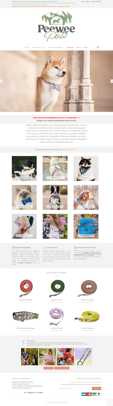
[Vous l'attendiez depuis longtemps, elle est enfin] (83, 356)
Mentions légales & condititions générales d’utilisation (27, 386)
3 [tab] (56, 109)
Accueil (27, 47)
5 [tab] (60, 109)
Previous (1, 81)
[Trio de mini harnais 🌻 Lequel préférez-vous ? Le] (65, 356)
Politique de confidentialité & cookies (22, 382)
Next (112, 81)
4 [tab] (58, 109)
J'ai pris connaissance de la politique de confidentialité (85, 382)
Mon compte (85, 1)
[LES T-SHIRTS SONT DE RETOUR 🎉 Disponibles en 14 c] (47, 356)
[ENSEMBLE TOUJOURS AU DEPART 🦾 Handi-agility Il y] (29, 356)
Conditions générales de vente (20, 384)
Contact (86, 47)
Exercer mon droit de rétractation (21, 388)
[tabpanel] (56, 81)
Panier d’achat (96, 1)
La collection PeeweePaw (55, 47)
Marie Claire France (70, 150)
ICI (78, 118)
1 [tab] (52, 109)
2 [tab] (54, 109)
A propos (78, 47)
